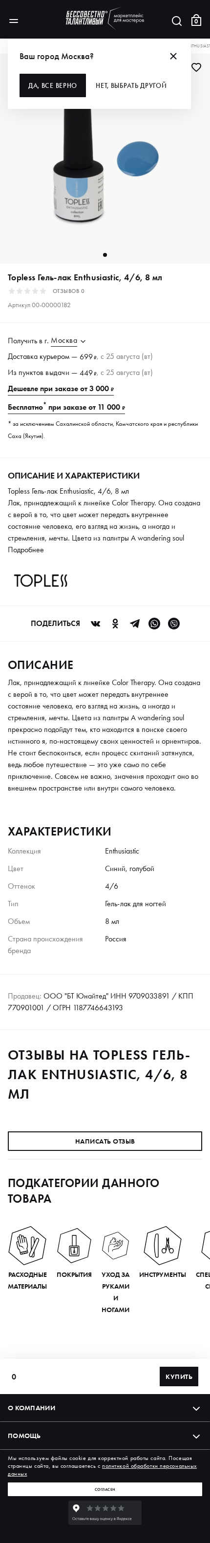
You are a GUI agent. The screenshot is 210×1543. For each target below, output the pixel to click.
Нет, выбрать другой (131, 85)
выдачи (57, 372)
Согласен (105, 1489)
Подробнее (26, 549)
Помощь (24, 1435)
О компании (31, 1407)
